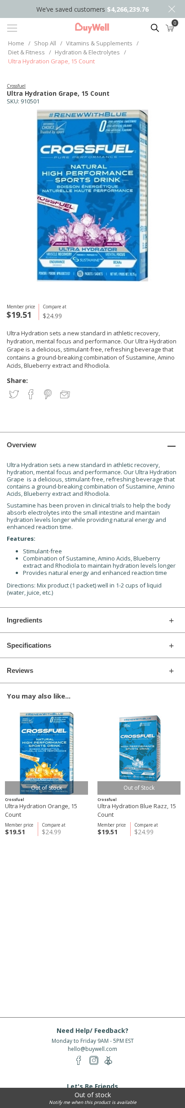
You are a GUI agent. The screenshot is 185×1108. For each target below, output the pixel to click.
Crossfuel (16, 86)
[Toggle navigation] (12, 27)
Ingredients (24, 620)
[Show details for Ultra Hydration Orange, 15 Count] (46, 753)
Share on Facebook (31, 394)
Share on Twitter (14, 394)
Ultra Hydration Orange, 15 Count (41, 810)
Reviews (20, 670)
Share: (17, 380)
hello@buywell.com (92, 1049)
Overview (21, 445)
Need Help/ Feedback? (92, 1030)
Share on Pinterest (48, 394)
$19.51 (15, 832)
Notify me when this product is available (93, 1102)
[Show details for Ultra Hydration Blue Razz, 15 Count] (139, 753)
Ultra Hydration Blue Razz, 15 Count (136, 810)
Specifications (29, 645)
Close (171, 8)
